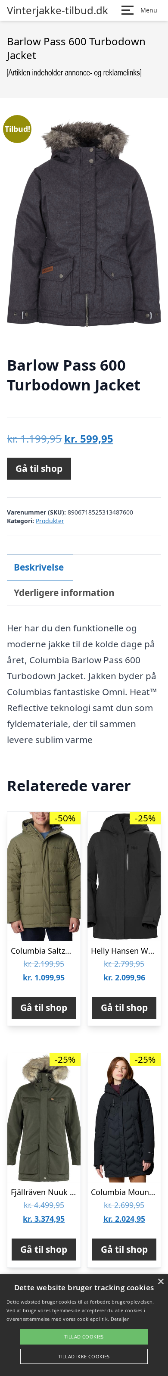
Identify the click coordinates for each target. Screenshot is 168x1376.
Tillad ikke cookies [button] (84, 1356)
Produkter (50, 521)
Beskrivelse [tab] (39, 567)
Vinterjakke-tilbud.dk (57, 10)
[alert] (84, 1325)
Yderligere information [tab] (64, 593)
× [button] (160, 1282)
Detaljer (120, 1319)
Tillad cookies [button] (84, 1336)
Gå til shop (39, 468)
